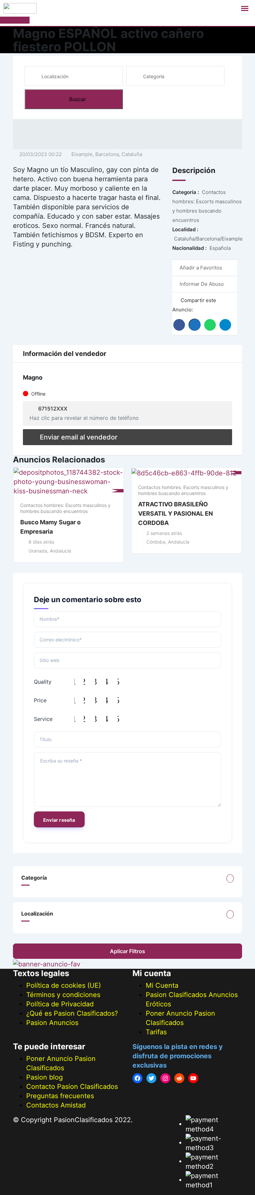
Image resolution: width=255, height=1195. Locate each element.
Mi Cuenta (162, 985)
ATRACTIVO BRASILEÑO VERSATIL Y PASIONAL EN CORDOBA (175, 513)
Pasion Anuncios (52, 1023)
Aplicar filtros (127, 951)
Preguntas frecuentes (60, 1096)
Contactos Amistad (56, 1105)
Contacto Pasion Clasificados (72, 1087)
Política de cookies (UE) (63, 985)
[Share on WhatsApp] (210, 325)
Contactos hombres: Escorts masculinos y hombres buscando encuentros (65, 508)
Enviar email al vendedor (79, 437)
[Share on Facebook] (179, 325)
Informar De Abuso (202, 284)
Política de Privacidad (60, 1004)
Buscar (77, 99)
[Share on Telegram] (225, 325)
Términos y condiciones (63, 995)
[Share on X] (195, 325)
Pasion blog (44, 1077)
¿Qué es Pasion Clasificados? (72, 1013)
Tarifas (156, 1032)
